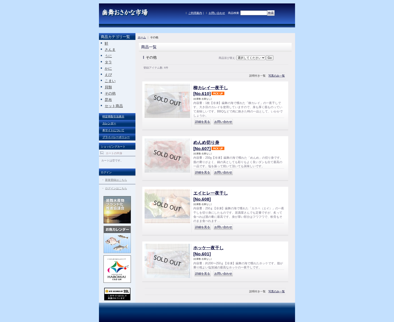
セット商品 (114, 106)
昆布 (108, 100)
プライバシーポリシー (116, 137)
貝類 (108, 87)
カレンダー (109, 123)
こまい (110, 81)
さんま (110, 50)
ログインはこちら (116, 188)
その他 (110, 93)
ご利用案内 (195, 13)
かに (108, 68)
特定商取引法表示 (113, 116)
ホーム (142, 37)
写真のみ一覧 (276, 75)
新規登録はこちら (116, 180)
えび (108, 75)
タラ (108, 62)
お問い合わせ (217, 13)
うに (108, 56)
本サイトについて (113, 130)
